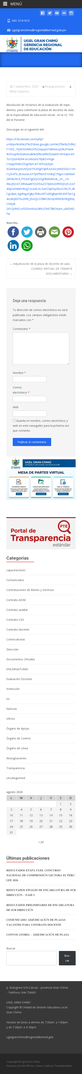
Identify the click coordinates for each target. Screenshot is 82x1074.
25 (21, 827)
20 (41, 821)
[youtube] (57, 15)
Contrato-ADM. (16, 600)
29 (60, 827)
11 (21, 815)
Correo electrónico (21, 389)
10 (11, 815)
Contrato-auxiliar (17, 610)
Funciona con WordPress (20, 1065)
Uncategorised (15, 778)
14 (51, 815)
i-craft (46, 1065)
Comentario (21, 329)
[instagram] (71, 15)
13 (41, 815)
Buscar (10, 948)
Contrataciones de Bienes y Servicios (30, 590)
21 (51, 821)
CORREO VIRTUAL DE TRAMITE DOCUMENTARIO (51, 271)
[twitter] (50, 15)
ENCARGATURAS (17, 669)
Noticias (11, 709)
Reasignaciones (55, 86)
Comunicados (15, 580)
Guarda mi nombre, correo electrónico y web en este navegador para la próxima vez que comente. (41, 425)
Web (16, 407)
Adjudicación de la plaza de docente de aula (40, 264)
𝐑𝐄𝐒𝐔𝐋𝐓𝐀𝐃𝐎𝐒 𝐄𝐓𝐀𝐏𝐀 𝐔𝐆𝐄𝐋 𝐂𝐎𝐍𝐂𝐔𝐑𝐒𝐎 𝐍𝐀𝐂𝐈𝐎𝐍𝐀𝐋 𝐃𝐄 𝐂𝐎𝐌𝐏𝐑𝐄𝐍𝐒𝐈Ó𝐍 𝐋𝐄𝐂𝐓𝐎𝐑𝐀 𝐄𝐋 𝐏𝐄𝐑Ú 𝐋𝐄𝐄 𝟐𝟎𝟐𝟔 (40, 875)
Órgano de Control (18, 738)
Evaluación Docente (19, 679)
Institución (13, 689)
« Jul (41, 842)
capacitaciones (15, 570)
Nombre (19, 373)
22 (60, 821)
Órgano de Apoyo (17, 728)
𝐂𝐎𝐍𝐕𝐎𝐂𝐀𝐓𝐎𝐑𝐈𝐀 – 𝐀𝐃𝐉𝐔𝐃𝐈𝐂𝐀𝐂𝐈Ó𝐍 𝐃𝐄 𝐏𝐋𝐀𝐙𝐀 (37, 934)
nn (8, 699)
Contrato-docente (17, 629)
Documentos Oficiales (20, 659)
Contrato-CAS (15, 619)
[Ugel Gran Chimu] (31, 43)
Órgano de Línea (17, 748)
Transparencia (15, 768)
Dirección (12, 649)
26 (31, 827)
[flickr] (64, 15)
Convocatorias (15, 639)
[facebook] (42, 15)
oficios (10, 718)
